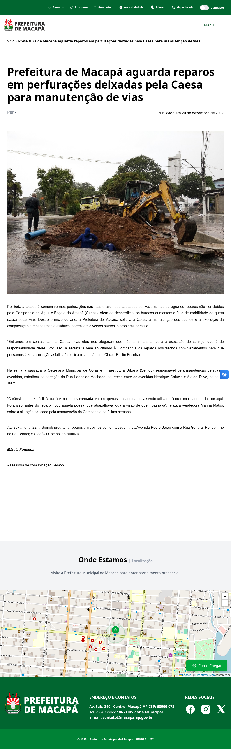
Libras (160, 7)
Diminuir (58, 7)
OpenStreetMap (205, 675)
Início (10, 41)
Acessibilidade (134, 7)
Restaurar (81, 7)
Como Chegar (210, 665)
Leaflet (186, 675)
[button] (117, 631)
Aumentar (105, 7)
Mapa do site (185, 7)
